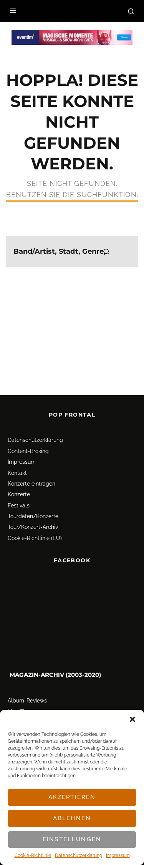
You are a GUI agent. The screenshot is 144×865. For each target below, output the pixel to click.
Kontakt (17, 473)
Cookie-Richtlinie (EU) (35, 538)
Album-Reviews (27, 701)
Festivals (19, 505)
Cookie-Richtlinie (33, 855)
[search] (106, 251)
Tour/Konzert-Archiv (33, 527)
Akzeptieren (72, 797)
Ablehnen (72, 818)
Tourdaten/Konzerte (33, 516)
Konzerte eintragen (31, 484)
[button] (132, 719)
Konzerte (19, 494)
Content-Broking (28, 451)
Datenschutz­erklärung (78, 855)
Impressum (118, 855)
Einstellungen (72, 839)
